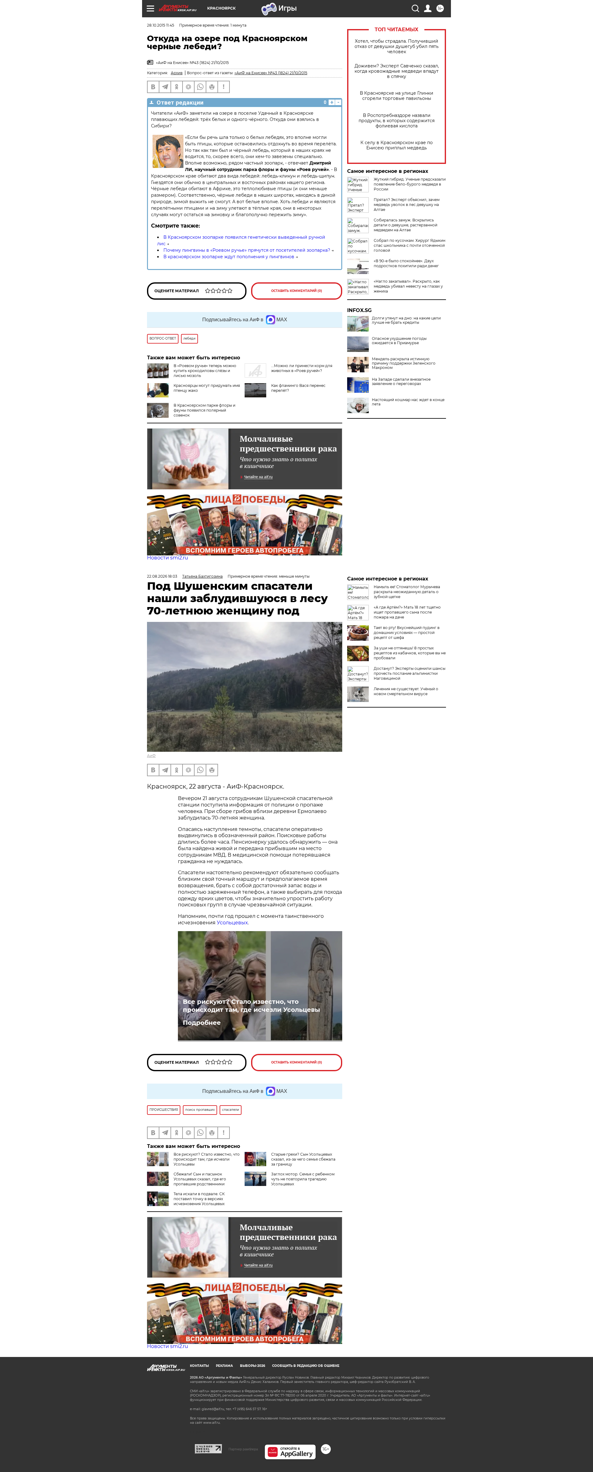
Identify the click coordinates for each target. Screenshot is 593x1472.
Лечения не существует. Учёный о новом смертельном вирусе (406, 691)
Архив (177, 73)
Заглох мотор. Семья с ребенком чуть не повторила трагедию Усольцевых (302, 1179)
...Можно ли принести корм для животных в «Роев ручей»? (301, 368)
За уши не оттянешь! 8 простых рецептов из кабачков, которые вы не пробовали (410, 653)
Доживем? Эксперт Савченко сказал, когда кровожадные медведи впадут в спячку (397, 71)
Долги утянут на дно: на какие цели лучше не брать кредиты (406, 320)
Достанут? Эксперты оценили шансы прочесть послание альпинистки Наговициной (409, 673)
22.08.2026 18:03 (162, 576)
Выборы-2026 (252, 1366)
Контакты (199, 1366)
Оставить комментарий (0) (296, 291)
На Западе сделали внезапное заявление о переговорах (401, 381)
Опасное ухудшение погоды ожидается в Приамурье (399, 340)
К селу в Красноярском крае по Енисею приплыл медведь (396, 145)
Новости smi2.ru (167, 558)
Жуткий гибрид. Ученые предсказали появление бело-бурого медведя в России (410, 184)
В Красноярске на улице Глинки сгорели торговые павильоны (396, 96)
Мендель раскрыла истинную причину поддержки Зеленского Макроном (403, 363)
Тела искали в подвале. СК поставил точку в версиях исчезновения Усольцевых (199, 1199)
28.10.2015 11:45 (160, 25)
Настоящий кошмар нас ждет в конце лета (408, 402)
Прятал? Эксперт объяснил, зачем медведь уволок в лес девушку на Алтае (406, 204)
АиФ (151, 755)
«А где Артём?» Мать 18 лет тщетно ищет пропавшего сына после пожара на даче (407, 612)
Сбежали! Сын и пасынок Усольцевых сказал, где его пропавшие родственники (200, 1179)
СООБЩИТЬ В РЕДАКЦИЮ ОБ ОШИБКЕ (305, 1366)
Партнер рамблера (243, 1449)
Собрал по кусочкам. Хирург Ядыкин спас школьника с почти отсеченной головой (409, 245)
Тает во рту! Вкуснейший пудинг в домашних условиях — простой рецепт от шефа (406, 632)
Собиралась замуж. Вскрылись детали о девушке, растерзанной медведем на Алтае (405, 225)
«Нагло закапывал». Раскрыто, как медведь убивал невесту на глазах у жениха (408, 286)
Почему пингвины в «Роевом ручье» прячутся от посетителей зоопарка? (246, 250)
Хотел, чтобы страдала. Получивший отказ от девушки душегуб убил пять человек (397, 46)
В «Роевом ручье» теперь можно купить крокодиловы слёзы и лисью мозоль (205, 370)
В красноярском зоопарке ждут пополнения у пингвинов (228, 256)
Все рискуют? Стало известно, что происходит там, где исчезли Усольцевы (251, 1005)
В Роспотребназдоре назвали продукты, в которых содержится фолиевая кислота (397, 121)
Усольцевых (232, 923)
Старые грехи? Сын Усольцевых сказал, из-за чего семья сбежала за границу (303, 1159)
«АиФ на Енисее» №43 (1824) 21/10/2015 (270, 73)
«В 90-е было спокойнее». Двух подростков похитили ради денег (406, 263)
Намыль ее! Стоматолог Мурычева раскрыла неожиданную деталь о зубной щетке (407, 591)
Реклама (224, 1366)
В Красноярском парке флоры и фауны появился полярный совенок (204, 410)
